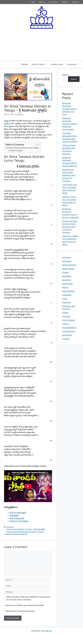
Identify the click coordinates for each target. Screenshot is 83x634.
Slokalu (65, 312)
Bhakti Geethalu (69, 265)
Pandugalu (66, 295)
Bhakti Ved (48, 631)
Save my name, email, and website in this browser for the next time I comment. (28, 598)
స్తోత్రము (7, 123)
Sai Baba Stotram (57, 64)
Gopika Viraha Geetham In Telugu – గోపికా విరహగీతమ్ (26, 529)
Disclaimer (64, 2)
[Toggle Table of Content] (36, 144)
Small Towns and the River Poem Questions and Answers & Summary (69, 226)
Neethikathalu (68, 291)
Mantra (65, 287)
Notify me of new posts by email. (20, 611)
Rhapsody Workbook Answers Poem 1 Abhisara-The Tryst (69, 109)
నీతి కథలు (24, 64)
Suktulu (65, 324)
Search (65, 75)
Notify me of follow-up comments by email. (25, 605)
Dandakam (66, 276)
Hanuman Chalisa (38, 64)
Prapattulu (66, 302)
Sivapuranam (71, 64)
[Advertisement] (41, 46)
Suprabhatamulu (69, 327)
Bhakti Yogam (68, 269)
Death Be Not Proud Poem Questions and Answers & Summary (68, 175)
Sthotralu (10, 527)
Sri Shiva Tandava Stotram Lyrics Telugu (23, 148)
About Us (42, 2)
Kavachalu (66, 280)
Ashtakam (66, 257)
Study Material (68, 320)
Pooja (64, 299)
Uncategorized (68, 331)
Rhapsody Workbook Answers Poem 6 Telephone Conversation (69, 124)
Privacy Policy (53, 2)
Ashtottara (67, 261)
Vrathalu (66, 339)
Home (33, 2)
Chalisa (65, 272)
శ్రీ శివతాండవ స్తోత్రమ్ (16, 150)
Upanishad (66, 335)
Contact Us (75, 2)
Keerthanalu (67, 284)
